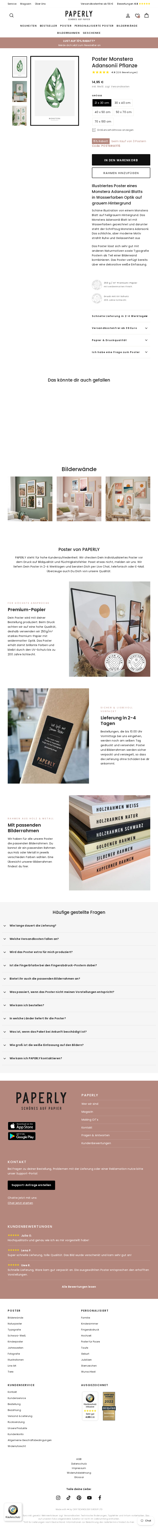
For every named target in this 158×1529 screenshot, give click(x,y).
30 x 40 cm (123, 103)
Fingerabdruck (90, 1329)
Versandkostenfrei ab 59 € (97, 3)
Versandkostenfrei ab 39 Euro (114, 328)
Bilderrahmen (68, 33)
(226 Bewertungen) (124, 72)
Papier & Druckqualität (109, 340)
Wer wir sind (90, 1104)
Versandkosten (120, 86)
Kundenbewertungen (96, 1143)
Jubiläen (86, 1359)
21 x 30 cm (102, 103)
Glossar (79, 1477)
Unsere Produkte (17, 1428)
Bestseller (48, 26)
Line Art (12, 1365)
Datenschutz (79, 1463)
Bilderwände (127, 26)
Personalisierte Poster (94, 26)
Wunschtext (88, 1371)
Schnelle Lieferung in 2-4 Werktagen (120, 316)
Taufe (84, 1347)
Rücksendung (16, 1422)
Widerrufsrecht (17, 1446)
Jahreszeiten (15, 1347)
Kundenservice (17, 1398)
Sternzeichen (89, 1365)
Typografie (14, 1329)
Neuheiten (28, 26)
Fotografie (14, 1353)
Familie (85, 1317)
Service (12, 3)
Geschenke (92, 33)
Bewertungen (127, 3)
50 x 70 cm (124, 112)
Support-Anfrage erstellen (31, 1185)
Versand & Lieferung (20, 1416)
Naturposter (15, 1323)
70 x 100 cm (103, 121)
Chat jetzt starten (20, 1203)
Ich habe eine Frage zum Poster (116, 352)
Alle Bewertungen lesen (79, 1287)
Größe (97, 95)
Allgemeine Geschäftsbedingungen (30, 1440)
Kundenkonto (16, 1434)
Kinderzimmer (89, 1323)
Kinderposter (15, 1341)
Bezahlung (14, 1410)
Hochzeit (86, 1335)
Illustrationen (16, 1359)
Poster (66, 26)
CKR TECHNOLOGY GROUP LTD (87, 1509)
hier (25, 866)
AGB (79, 1459)
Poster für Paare (90, 1341)
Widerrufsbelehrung (79, 1472)
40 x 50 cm (103, 112)
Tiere (10, 1371)
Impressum (79, 1468)
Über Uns (40, 3)
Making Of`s (90, 1120)
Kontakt (87, 1127)
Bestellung (14, 1404)
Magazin (25, 3)
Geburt (85, 1353)
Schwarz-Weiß (17, 1335)
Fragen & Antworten (96, 1135)
